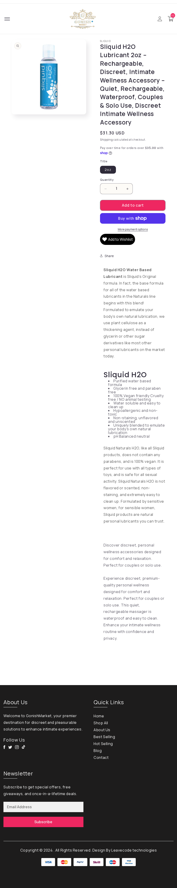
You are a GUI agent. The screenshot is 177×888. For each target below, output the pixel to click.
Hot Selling (103, 743)
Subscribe (43, 821)
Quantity (107, 180)
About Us (102, 729)
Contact (101, 757)
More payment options (133, 229)
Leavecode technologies (134, 850)
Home (99, 716)
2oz (108, 169)
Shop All (101, 722)
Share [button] (109, 256)
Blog (98, 750)
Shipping (106, 140)
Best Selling (104, 736)
